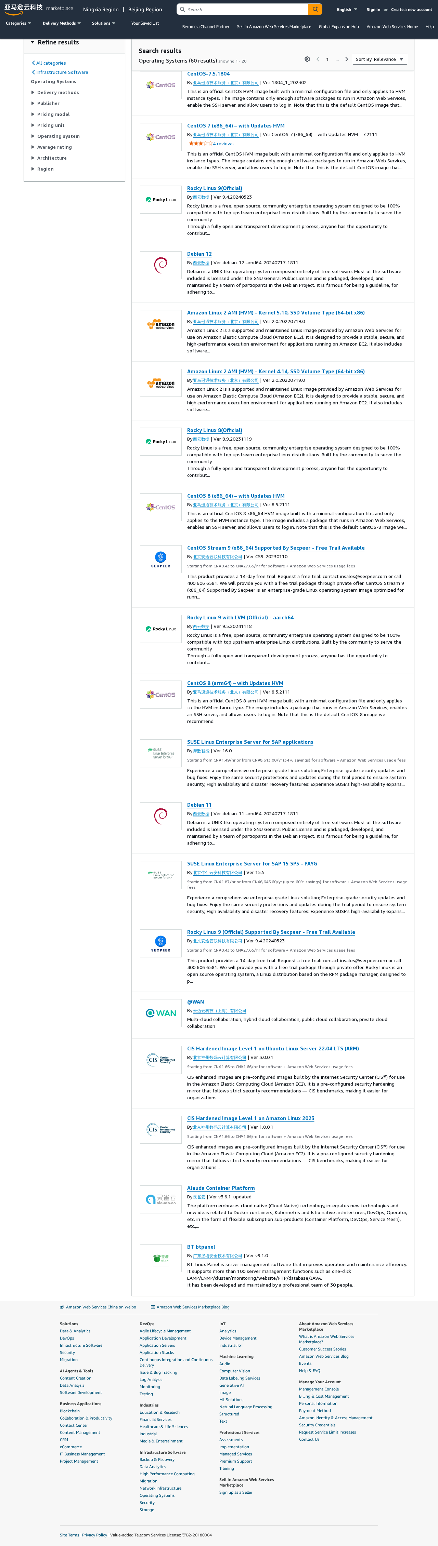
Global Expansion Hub (339, 26)
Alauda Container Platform (221, 1188)
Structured (229, 1413)
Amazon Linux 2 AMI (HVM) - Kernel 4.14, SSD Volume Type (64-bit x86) (276, 371)
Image (225, 1392)
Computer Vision (234, 1370)
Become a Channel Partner (205, 26)
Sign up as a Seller (235, 1492)
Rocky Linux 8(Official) (214, 430)
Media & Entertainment (161, 1440)
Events (305, 1363)
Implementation (234, 1446)
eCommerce (71, 1446)
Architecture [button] (52, 158)
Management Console (319, 1389)
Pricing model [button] (53, 114)
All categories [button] (51, 63)
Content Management (80, 1432)
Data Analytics (153, 1466)
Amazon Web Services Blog (324, 1356)
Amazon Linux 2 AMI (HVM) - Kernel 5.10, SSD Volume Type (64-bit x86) (276, 312)
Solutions (69, 1323)
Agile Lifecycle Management (165, 1330)
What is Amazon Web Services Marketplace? (326, 1339)
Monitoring (150, 1386)
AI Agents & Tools (76, 1370)
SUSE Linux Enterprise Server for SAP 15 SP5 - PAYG (252, 863)
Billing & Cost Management (324, 1396)
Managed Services (235, 1453)
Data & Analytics (75, 1330)
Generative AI (231, 1385)
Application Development (163, 1338)
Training (226, 1468)
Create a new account (411, 9)
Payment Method (315, 1410)
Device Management (238, 1338)
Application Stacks (157, 1352)
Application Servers (157, 1345)
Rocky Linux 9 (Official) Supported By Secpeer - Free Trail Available (271, 932)
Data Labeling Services (239, 1378)
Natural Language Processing (245, 1406)
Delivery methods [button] (58, 92)
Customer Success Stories (322, 1349)
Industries (149, 1405)
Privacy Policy (94, 1534)
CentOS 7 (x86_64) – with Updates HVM (236, 125)
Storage (147, 1509)
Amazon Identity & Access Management (336, 1417)
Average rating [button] (54, 147)
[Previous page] (317, 59)
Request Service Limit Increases (327, 1432)
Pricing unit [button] (51, 125)
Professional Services (239, 1432)
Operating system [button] (58, 136)
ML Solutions (231, 1399)
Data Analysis (72, 1385)
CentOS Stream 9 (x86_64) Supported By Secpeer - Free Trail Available (276, 548)
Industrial (148, 1433)
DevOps (67, 1338)
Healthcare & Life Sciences (164, 1426)
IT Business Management (82, 1453)
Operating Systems (157, 1495)
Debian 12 (199, 254)
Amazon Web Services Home (392, 26)
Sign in (373, 9)
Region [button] (45, 169)
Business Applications (80, 1403)
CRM (64, 1439)
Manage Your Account (320, 1381)
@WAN (195, 1001)
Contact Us (309, 1439)
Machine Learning (236, 1356)
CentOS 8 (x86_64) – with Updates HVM (236, 496)
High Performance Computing (167, 1473)
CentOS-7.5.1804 (208, 73)
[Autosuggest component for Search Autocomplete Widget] (315, 9)
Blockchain (70, 1410)
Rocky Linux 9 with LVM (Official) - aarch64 (240, 617)
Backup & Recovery (157, 1459)
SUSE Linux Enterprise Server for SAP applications (250, 742)
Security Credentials (317, 1424)
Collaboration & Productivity (86, 1418)
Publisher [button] (48, 103)
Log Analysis (151, 1379)
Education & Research (160, 1412)
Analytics (227, 1330)
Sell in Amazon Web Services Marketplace (274, 26)
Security (67, 1352)
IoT (222, 1323)
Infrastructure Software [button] (62, 72)
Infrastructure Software (81, 1345)
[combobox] (242, 9)
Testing (146, 1393)
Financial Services (155, 1419)
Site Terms (69, 1534)
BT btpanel (201, 1246)
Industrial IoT (231, 1345)
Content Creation (75, 1378)
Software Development (81, 1392)
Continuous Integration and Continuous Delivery (176, 1362)
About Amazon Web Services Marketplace (326, 1326)
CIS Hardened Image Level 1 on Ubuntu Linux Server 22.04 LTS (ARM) (273, 1048)
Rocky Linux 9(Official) (214, 188)
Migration (69, 1359)
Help (430, 26)
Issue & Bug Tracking (158, 1372)
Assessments (231, 1439)
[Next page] (346, 59)
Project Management (79, 1461)
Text (223, 1421)
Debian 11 (199, 805)
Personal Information (318, 1403)
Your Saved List (145, 23)
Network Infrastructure (160, 1488)
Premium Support (235, 1461)
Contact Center (74, 1425)
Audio (224, 1363)
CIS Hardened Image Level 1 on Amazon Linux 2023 (250, 1118)
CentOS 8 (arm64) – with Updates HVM (235, 683)
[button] (348, 9)
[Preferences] (307, 59)
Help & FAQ (309, 1370)
